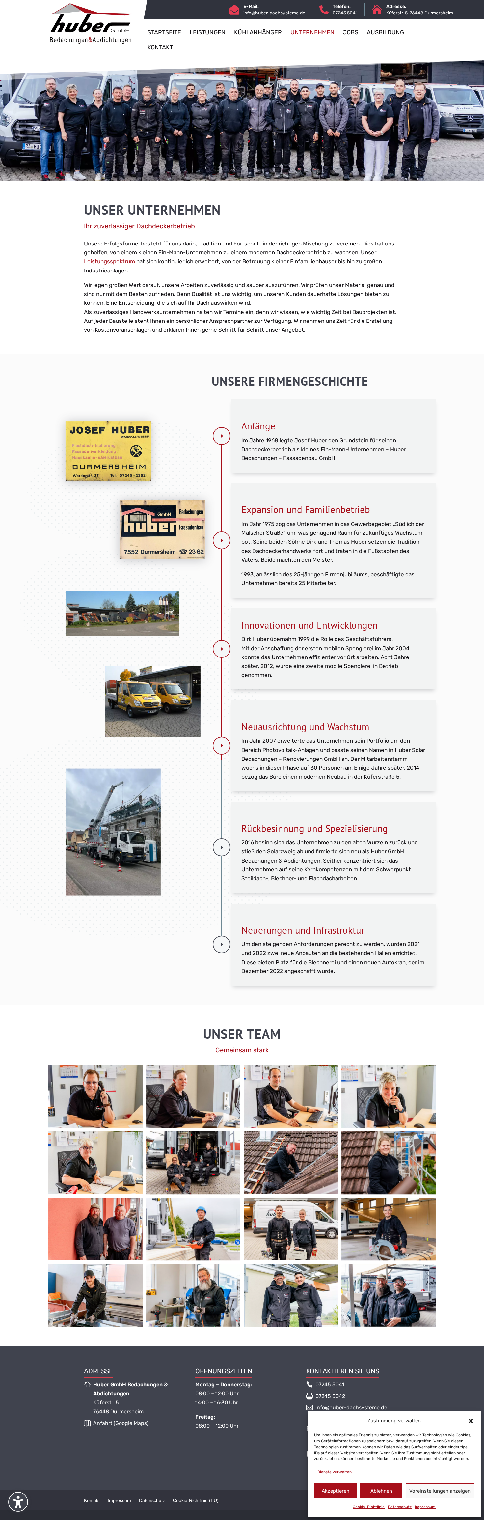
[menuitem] (164, 37)
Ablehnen (381, 1491)
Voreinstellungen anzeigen (440, 1491)
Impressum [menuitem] (119, 1500)
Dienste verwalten (334, 1472)
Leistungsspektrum (109, 261)
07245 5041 (329, 1384)
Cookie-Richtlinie (369, 1507)
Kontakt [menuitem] (92, 1500)
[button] (471, 1421)
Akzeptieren (335, 1491)
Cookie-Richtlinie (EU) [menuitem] (196, 1500)
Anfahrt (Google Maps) (120, 1423)
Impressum (425, 1507)
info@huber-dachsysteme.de (274, 13)
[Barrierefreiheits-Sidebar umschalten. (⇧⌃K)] (18, 1502)
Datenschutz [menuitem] (152, 1500)
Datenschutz (400, 1507)
